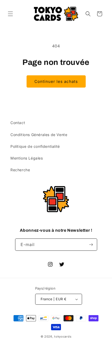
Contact (17, 122)
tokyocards (62, 336)
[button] (10, 14)
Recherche (20, 170)
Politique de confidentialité (35, 146)
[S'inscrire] (91, 244)
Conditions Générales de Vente (38, 134)
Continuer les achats (56, 81)
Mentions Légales (26, 158)
